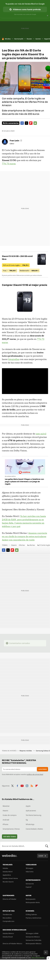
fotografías (13, 359)
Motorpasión (30, 899)
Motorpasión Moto (33, 902)
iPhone (5, 824)
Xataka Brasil (8, 937)
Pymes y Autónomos (33, 918)
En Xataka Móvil (10, 476)
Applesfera (7, 875)
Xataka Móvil (7, 871)
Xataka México (8, 933)
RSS (32, 785)
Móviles (8, 39)
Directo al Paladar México (12, 943)
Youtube (22, 785)
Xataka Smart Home (10, 878)
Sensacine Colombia (33, 940)
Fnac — (9, 270)
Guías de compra (9, 815)
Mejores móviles (26, 750)
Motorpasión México (33, 943)
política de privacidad (35, 774)
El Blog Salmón (31, 914)
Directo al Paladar (9, 899)
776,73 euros (9, 163)
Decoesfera (7, 918)
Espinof (28, 887)
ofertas (32, 545)
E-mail (35, 123)
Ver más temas (9, 836)
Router (29, 39)
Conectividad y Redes (34, 829)
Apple (28, 806)
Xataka (5, 868)
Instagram (27, 785)
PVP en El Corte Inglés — (16, 265)
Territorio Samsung (33, 815)
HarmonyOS (18, 39)
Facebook (22, 123)
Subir (40, 856)
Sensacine (30, 883)
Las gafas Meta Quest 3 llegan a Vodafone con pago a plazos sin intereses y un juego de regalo (24, 481)
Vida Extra (29, 871)
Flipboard (31, 123)
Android (6, 819)
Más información (38, 957)
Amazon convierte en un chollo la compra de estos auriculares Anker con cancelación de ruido (24, 536)
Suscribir (42, 769)
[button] (15, 140)
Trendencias (7, 914)
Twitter (26, 123)
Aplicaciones (31, 810)
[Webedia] (9, 857)
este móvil (41, 433)
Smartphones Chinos (11, 829)
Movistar (6, 806)
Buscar (47, 846)
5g (27, 819)
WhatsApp (30, 824)
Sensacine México (33, 937)
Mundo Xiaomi (8, 882)
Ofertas (22, 545)
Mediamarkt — (29, 270)
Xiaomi (14, 545)
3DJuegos (29, 868)
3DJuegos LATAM (32, 933)
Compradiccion (8, 921)
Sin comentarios (11, 123)
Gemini (38, 39)
